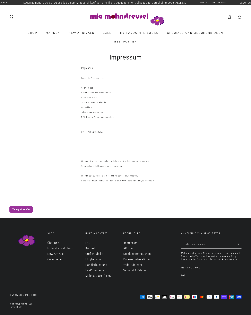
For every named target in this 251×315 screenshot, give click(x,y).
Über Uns (53, 243)
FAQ (87, 243)
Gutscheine (54, 259)
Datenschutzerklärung (137, 259)
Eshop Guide (15, 307)
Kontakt (90, 248)
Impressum (130, 243)
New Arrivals (55, 253)
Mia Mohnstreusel (27, 295)
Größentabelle (94, 253)
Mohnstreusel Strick (60, 248)
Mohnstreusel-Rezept (99, 275)
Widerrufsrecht (132, 265)
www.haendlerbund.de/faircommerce (138, 181)
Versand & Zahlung (135, 270)
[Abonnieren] (239, 244)
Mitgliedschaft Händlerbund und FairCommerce (96, 265)
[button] (12, 17)
